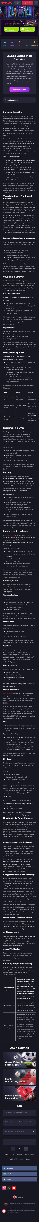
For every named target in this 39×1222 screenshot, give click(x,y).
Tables (19, 1155)
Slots (6, 1155)
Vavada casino (7, 693)
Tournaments (30, 1155)
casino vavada (10, 535)
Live (12, 1155)
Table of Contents (16, 1159)
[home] (6, 3)
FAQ (28, 1159)
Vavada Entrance (19, 89)
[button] (36, 12)
